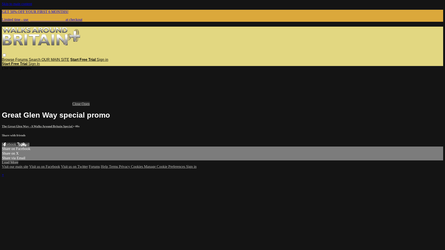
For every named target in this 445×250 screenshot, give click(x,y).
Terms (114, 167)
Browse (8, 60)
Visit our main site (15, 167)
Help (105, 167)
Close (77, 104)
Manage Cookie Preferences (165, 167)
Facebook (9, 144)
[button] (4, 55)
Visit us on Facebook (44, 167)
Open (86, 104)
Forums (22, 60)
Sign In (34, 64)
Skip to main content (17, 4)
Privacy (125, 167)
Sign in (102, 60)
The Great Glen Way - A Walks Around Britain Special (37, 126)
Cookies (137, 167)
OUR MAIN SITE (55, 60)
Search (35, 60)
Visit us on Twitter (74, 167)
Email (25, 144)
